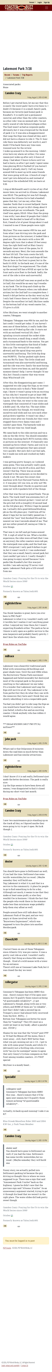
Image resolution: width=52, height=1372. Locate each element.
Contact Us (24, 1365)
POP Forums (7, 1248)
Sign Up (46, 2)
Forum (31, 2)
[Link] (18, 597)
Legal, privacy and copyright (10, 1365)
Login (40, 2)
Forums (16, 74)
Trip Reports (27, 74)
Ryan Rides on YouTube (15, 644)
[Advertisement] (26, 39)
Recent (7, 74)
